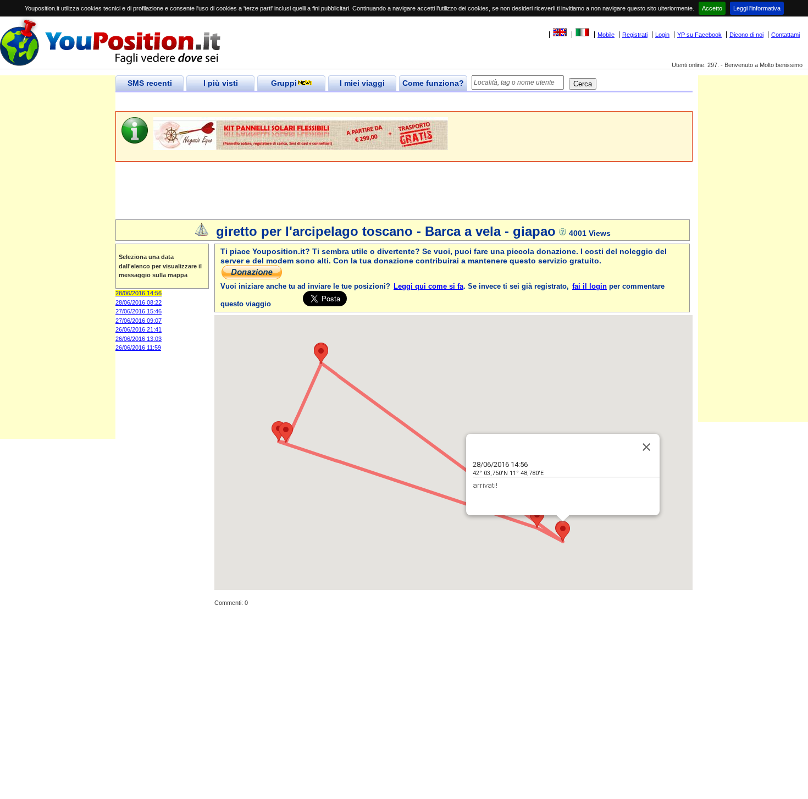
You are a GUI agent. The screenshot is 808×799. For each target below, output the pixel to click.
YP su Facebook (699, 34)
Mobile (606, 34)
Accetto (712, 8)
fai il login (589, 286)
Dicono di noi (746, 34)
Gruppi (284, 83)
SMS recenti (150, 83)
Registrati (634, 34)
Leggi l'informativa (757, 8)
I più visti (220, 83)
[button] (563, 531)
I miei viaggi (362, 83)
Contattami (785, 34)
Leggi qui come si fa (428, 286)
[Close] (646, 447)
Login (662, 34)
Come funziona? (433, 83)
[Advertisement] (315, 102)
